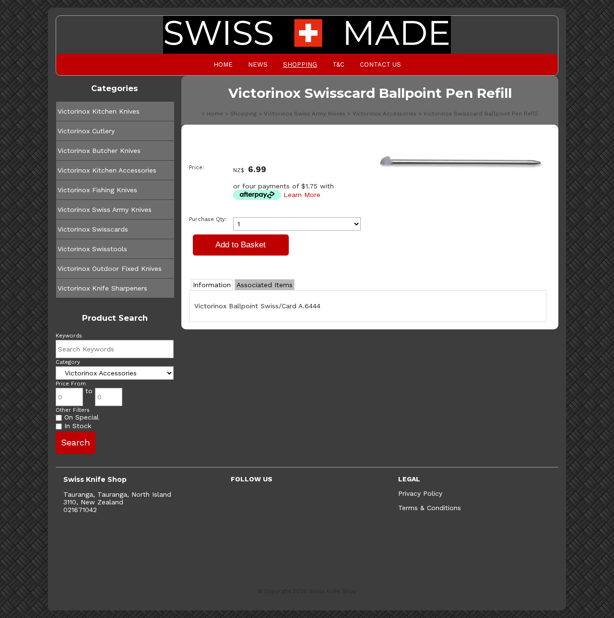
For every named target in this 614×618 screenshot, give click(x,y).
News (258, 64)
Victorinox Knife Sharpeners (102, 288)
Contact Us (380, 64)
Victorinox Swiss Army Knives (105, 209)
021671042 (80, 509)
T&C (338, 64)
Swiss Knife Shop (333, 591)
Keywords (69, 336)
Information (212, 285)
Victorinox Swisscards (93, 229)
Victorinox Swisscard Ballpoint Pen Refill (481, 113)
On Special (80, 417)
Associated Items (264, 285)
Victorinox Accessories (384, 113)
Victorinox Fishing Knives (97, 190)
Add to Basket (240, 244)
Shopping (300, 64)
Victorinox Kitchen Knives (99, 111)
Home (223, 64)
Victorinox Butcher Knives (99, 150)
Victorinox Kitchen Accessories (107, 170)
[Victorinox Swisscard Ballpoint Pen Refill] (460, 172)
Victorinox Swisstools (92, 249)
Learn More (301, 194)
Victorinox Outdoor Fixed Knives (110, 268)
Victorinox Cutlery (86, 131)
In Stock (76, 426)
